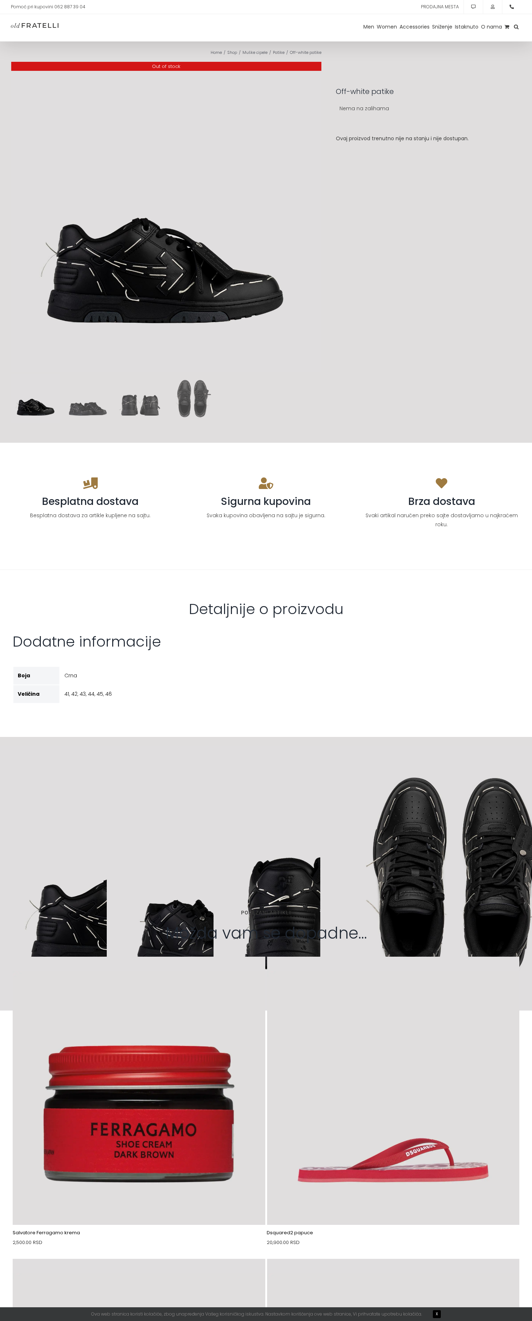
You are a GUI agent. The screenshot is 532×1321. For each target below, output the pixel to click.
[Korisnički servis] (473, 7)
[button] (516, 26)
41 (66, 694)
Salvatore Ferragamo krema (46, 1232)
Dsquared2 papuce (290, 1232)
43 (83, 694)
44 (91, 694)
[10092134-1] (393, 1275)
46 (108, 694)
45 (100, 694)
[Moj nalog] (492, 7)
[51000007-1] (139, 973)
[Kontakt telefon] (511, 7)
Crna (70, 675)
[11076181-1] (393, 973)
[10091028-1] (139, 1275)
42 (74, 694)
